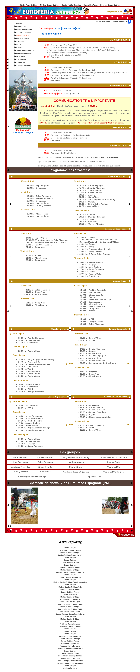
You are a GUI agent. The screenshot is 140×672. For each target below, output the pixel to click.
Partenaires (20, 56)
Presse (18, 44)
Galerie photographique (25, 50)
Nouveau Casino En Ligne (110, 5)
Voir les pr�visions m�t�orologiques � (112, 22)
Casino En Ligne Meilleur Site (70, 577)
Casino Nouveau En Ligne (70, 602)
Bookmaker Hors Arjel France (70, 656)
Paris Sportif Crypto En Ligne (70, 550)
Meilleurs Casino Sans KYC (70, 636)
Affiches (19, 47)
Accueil (19, 24)
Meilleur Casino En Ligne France (70, 648)
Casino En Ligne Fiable (70, 644)
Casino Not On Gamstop (71, 5)
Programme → (114, 157)
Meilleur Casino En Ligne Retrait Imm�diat (70, 582)
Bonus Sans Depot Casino (70, 612)
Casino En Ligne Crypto (70, 653)
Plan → (103, 157)
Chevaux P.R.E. (21, 62)
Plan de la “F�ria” (23, 38)
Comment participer (23, 65)
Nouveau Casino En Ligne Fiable (70, 604)
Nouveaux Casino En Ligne (70, 626)
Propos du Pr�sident (24, 29)
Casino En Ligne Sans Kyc (70, 639)
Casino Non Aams (91, 5)
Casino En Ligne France (70, 563)
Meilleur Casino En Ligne (49, 5)
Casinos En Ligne (70, 668)
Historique (20, 41)
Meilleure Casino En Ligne (70, 624)
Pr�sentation (21, 26)
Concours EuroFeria (23, 32)
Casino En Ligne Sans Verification (70, 661)
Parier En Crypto (70, 594)
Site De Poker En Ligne (28, 5)
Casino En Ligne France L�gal (70, 555)
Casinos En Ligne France (70, 599)
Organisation (21, 59)
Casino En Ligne (70, 548)
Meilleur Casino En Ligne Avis (70, 587)
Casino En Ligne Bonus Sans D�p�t (70, 614)
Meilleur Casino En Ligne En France (70, 572)
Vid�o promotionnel (23, 53)
